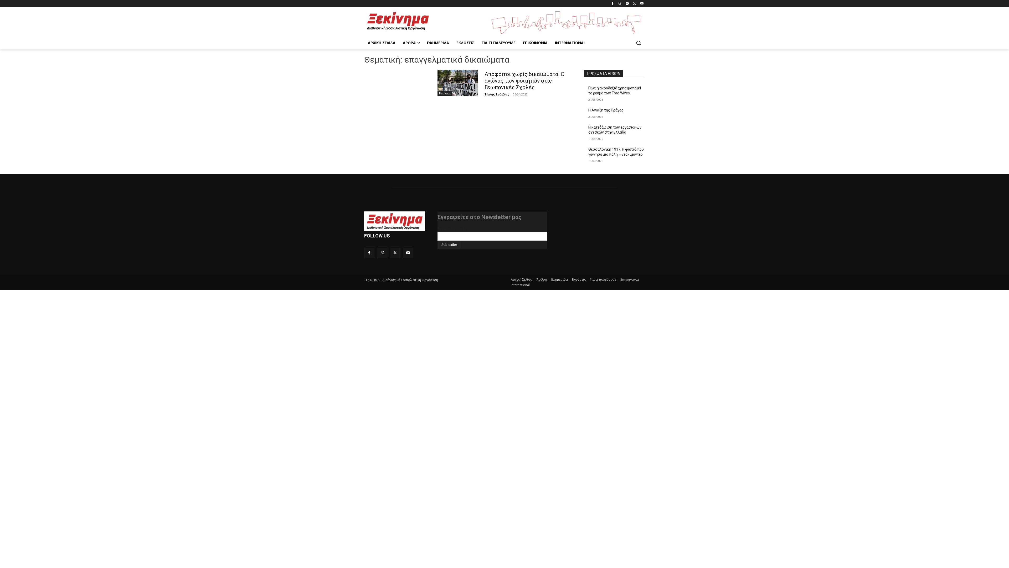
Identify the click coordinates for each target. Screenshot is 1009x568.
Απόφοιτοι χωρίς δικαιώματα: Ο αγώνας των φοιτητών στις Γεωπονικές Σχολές (524, 80)
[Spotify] (627, 4)
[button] (638, 43)
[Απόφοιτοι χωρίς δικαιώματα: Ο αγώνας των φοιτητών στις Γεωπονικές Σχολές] (457, 83)
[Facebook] (613, 4)
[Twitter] (634, 4)
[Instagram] (620, 4)
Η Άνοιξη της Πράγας (606, 110)
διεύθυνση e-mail (451, 229)
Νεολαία (445, 93)
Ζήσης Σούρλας (497, 94)
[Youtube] (642, 4)
